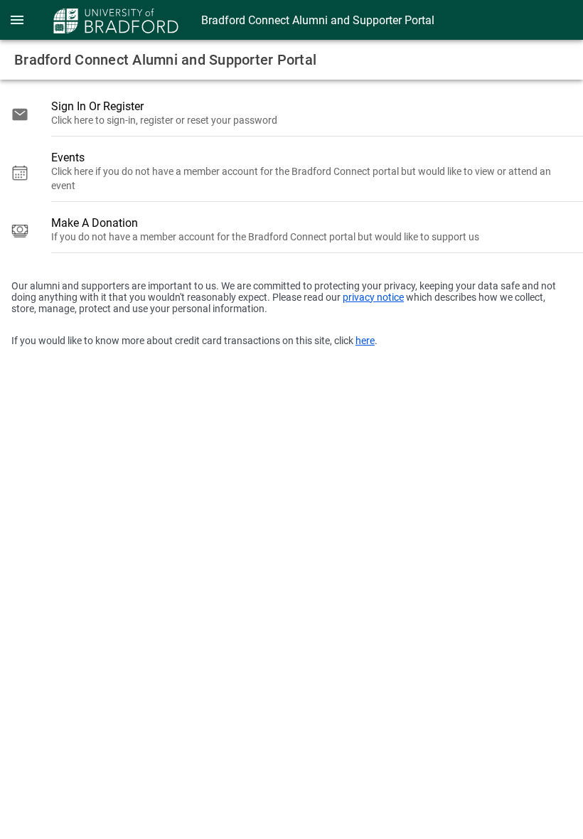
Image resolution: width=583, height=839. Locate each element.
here (365, 340)
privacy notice (373, 297)
